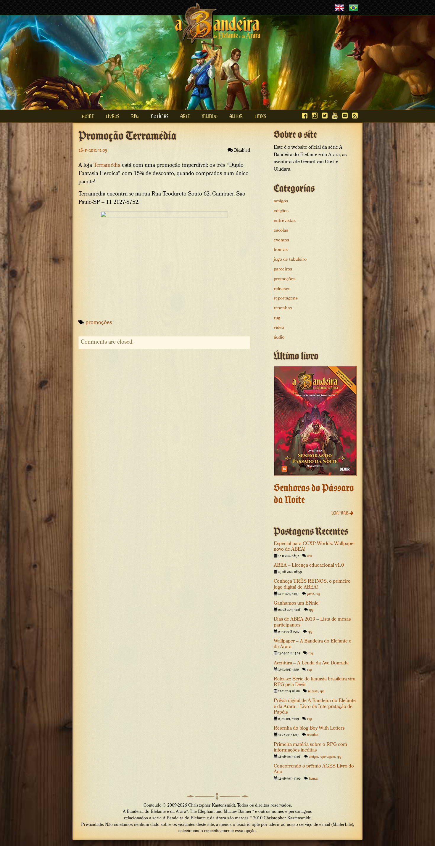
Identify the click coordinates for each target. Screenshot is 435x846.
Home (88, 116)
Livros (112, 116)
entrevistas (285, 221)
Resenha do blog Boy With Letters (309, 729)
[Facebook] (304, 115)
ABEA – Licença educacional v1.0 (309, 566)
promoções (99, 323)
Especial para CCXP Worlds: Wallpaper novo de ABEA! (314, 547)
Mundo (210, 116)
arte (309, 555)
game (310, 593)
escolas (281, 230)
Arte (185, 116)
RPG (135, 116)
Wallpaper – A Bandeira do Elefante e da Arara (312, 644)
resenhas (283, 308)
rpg (277, 318)
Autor (236, 116)
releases (282, 289)
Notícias (159, 116)
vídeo (279, 327)
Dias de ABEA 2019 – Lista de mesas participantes (312, 622)
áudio (279, 337)
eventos (281, 240)
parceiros (283, 269)
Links (260, 116)
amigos (281, 201)
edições (281, 211)
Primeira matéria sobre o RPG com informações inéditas (310, 747)
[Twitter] (325, 115)
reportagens (286, 298)
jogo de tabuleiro (290, 259)
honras (281, 250)
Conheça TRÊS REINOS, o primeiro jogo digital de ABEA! (312, 584)
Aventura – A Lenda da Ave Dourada (311, 663)
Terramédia (107, 165)
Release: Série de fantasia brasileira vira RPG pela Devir (314, 682)
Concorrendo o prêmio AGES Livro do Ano (314, 769)
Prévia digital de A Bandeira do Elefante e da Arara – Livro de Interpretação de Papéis (315, 706)
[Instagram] (315, 115)
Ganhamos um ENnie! (297, 604)
